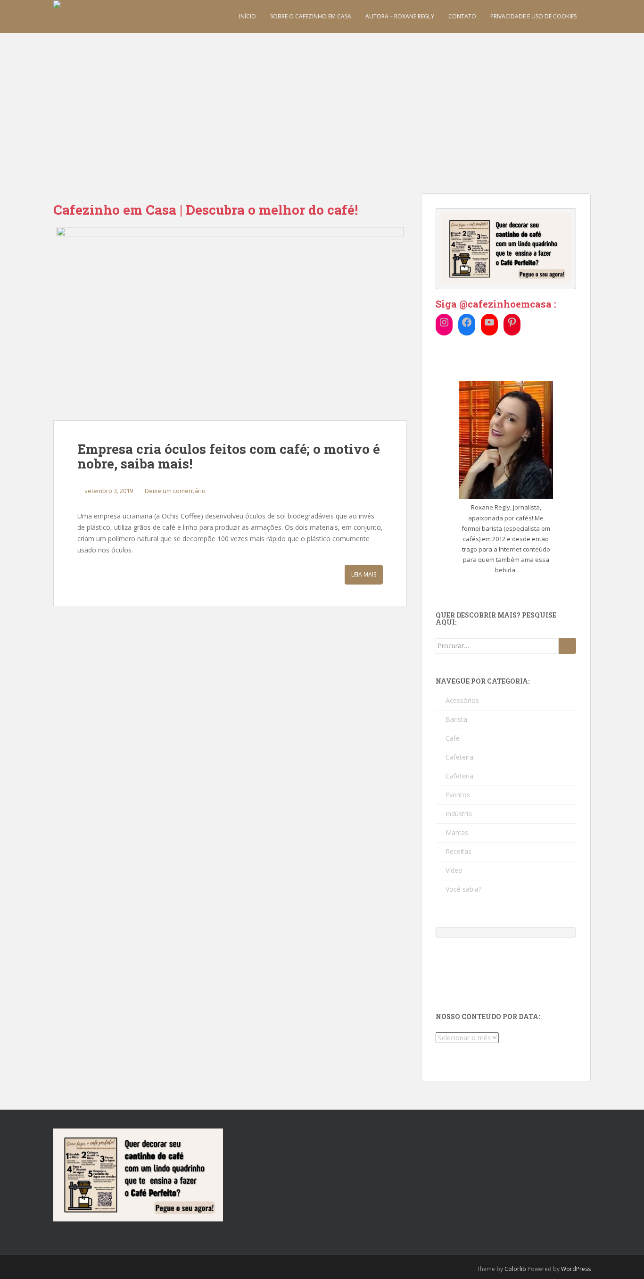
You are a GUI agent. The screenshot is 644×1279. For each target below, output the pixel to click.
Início (247, 16)
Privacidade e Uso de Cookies (533, 16)
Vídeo (454, 870)
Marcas (457, 832)
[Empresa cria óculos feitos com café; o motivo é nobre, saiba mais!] (230, 323)
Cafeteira (459, 756)
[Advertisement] (322, 104)
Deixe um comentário (175, 490)
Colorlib (515, 1269)
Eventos (458, 794)
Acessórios (462, 700)
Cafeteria (459, 775)
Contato (462, 16)
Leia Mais (363, 574)
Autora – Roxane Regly (399, 16)
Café (453, 738)
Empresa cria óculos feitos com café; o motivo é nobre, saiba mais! (228, 456)
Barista (456, 719)
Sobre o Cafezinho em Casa (310, 16)
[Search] (567, 646)
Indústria (459, 813)
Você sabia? (463, 889)
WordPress (576, 1269)
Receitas (458, 851)
